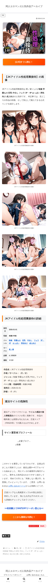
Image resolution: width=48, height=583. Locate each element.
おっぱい (16, 343)
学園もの (17, 340)
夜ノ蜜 (11, 349)
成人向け (32, 343)
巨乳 (24, 340)
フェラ (36, 340)
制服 (10, 340)
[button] (43, 408)
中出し (29, 340)
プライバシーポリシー (13, 575)
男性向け (24, 343)
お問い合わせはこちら (35, 575)
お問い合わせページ (17, 486)
